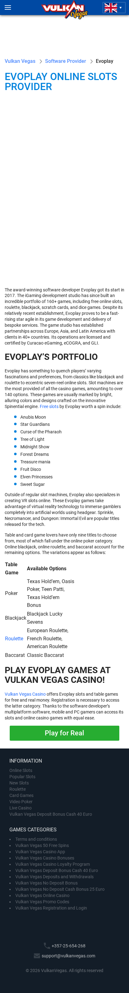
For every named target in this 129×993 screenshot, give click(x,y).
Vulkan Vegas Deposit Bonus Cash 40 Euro (50, 814)
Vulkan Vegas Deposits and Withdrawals (54, 876)
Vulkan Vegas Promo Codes (42, 901)
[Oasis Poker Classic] (94, 126)
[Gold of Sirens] (34, 126)
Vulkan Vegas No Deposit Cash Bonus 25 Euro (60, 889)
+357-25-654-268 (68, 945)
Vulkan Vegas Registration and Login (51, 907)
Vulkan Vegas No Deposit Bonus (46, 882)
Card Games (21, 795)
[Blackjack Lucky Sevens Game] (94, 185)
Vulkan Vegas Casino (25, 694)
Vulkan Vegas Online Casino (42, 895)
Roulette (14, 639)
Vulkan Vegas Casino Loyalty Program (52, 864)
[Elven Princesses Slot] (94, 245)
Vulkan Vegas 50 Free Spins (42, 845)
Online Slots (20, 770)
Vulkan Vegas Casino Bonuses (44, 857)
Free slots (49, 406)
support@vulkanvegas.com (68, 955)
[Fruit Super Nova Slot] (34, 185)
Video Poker (21, 801)
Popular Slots (22, 776)
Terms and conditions (36, 839)
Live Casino (20, 807)
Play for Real (64, 733)
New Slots (19, 782)
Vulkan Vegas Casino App (40, 851)
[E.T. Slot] (34, 245)
